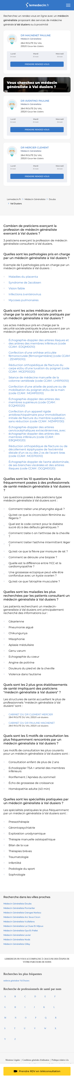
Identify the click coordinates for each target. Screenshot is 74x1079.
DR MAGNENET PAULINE (36, 35)
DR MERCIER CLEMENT (35, 147)
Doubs (52, 199)
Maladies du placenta (23, 276)
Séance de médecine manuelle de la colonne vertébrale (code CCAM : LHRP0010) (39, 379)
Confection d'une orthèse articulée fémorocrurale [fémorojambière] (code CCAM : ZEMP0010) (39, 356)
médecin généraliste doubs (17, 903)
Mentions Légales (13, 1060)
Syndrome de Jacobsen (25, 282)
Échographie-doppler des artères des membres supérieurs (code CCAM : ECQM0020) (34, 402)
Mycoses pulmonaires (24, 300)
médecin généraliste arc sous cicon (21, 917)
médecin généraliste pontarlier (19, 908)
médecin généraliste (35, 199)
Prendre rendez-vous (37, 64)
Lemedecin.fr (14, 199)
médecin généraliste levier (17, 935)
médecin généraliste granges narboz (22, 912)
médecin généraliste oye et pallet (20, 930)
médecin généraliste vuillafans (19, 921)
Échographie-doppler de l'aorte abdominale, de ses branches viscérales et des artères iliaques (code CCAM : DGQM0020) (39, 465)
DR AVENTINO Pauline (35, 100)
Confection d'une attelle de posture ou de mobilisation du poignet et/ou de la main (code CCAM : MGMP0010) (37, 390)
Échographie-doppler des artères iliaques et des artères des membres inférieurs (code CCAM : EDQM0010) (39, 343)
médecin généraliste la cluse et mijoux (23, 926)
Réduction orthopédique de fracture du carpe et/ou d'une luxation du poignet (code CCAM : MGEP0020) (39, 368)
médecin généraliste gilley (16, 944)
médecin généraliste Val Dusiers (16, 980)
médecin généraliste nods (16, 939)
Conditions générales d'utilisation (35, 1060)
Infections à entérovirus (25, 294)
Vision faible (17, 288)
